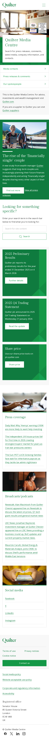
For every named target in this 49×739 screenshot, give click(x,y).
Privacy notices (31, 651)
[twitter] (11, 733)
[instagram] (24, 733)
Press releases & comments (16, 76)
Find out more (13, 190)
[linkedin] (18, 733)
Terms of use (9, 651)
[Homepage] (21, 4)
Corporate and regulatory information (21, 688)
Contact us (24, 663)
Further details (16, 280)
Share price (14, 364)
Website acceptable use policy (17, 679)
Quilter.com (8, 101)
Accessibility (8, 693)
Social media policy (12, 674)
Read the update (17, 326)
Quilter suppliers (11, 110)
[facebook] (5, 733)
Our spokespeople (12, 84)
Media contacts (10, 68)
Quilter (40, 165)
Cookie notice (9, 655)
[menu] (43, 5)
